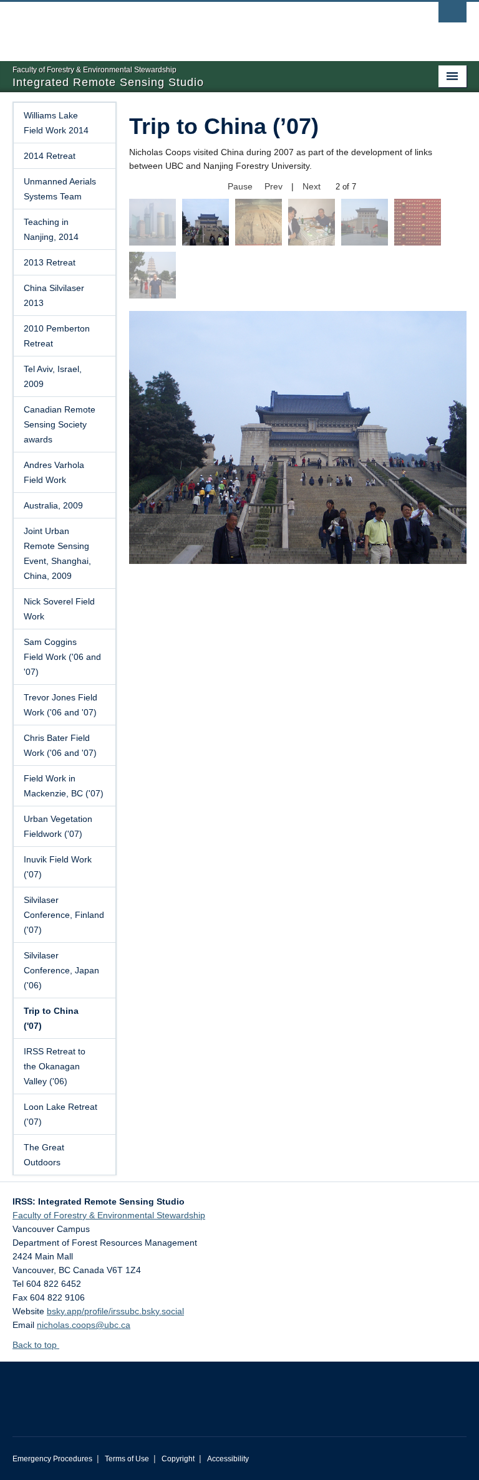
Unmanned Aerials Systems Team (60, 188)
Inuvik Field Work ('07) (58, 866)
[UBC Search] (452, 15)
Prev (273, 186)
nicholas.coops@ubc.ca (83, 1325)
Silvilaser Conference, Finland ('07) (64, 915)
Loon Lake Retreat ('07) (60, 1114)
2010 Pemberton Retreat (57, 335)
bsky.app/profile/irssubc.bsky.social (115, 1311)
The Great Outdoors (44, 1154)
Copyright (178, 1458)
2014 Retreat (49, 156)
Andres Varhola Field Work (54, 472)
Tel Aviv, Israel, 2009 (53, 376)
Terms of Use (127, 1458)
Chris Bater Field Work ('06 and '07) (60, 745)
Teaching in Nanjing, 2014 (51, 229)
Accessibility (228, 1458)
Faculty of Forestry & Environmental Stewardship (108, 1215)
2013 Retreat (49, 262)
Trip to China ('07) (51, 1018)
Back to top (35, 1345)
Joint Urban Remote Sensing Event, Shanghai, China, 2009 (57, 553)
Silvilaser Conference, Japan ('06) (61, 970)
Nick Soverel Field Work (59, 608)
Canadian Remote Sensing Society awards (59, 424)
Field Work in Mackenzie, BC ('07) (64, 785)
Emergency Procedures (52, 1458)
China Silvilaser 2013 (54, 295)
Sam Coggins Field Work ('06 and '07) (62, 657)
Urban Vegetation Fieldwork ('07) (58, 826)
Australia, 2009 (53, 505)
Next (311, 186)
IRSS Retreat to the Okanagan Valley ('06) (54, 1066)
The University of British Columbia (205, 25)
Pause (240, 186)
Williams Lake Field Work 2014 (56, 122)
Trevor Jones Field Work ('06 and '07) (60, 704)
